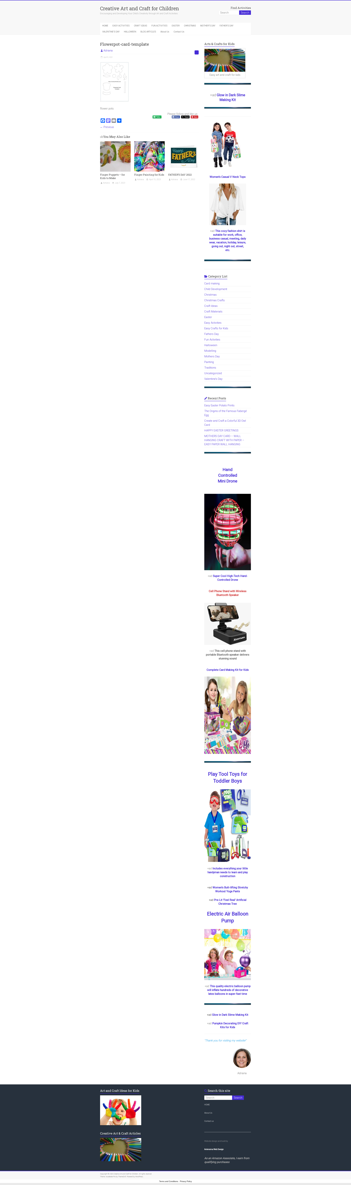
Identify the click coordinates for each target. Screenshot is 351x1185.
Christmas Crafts (214, 300)
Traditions (210, 367)
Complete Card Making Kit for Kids (228, 669)
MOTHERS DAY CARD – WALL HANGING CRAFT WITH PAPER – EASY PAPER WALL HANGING (224, 440)
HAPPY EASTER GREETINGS (221, 430)
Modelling (210, 350)
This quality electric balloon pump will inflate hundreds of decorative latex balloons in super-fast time (229, 989)
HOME (105, 25)
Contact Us (179, 31)
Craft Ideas (211, 306)
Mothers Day (212, 356)
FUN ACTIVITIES (159, 25)
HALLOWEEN (130, 31)
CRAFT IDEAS (140, 25)
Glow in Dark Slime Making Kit (230, 1014)
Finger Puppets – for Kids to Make (112, 176)
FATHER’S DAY (226, 25)
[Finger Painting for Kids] (149, 142)
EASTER (176, 25)
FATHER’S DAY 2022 (180, 174)
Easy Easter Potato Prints (219, 405)
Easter (208, 317)
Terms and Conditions (168, 1181)
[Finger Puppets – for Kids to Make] (115, 142)
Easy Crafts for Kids (216, 328)
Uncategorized (213, 373)
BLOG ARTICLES (148, 31)
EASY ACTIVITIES (121, 25)
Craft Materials (213, 311)
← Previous (107, 127)
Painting (209, 362)
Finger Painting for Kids (149, 174)
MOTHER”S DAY (207, 25)
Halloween (210, 345)
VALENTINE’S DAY (111, 31)
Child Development (215, 289)
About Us (164, 31)
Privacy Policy (186, 1181)
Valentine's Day (213, 378)
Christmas (210, 294)
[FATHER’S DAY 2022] (183, 142)
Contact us (209, 1121)
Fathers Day (211, 334)
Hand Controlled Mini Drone (227, 475)
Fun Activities (212, 339)
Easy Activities (212, 322)
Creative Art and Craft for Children (139, 8)
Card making (212, 283)
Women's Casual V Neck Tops (228, 176)
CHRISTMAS (190, 25)
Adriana (108, 50)
